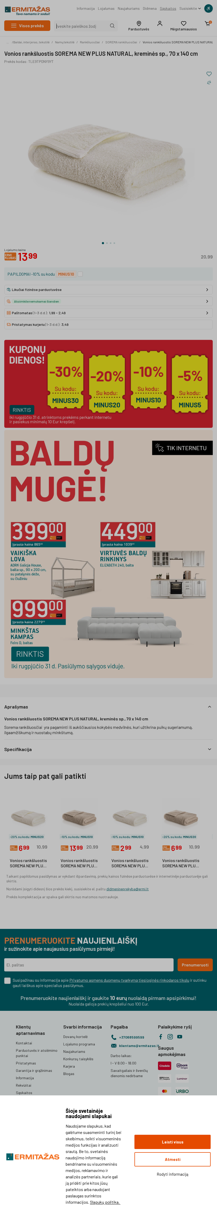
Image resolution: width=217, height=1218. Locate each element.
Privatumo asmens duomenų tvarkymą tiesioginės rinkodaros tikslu (129, 980)
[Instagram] (170, 1036)
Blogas (68, 1073)
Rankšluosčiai (90, 42)
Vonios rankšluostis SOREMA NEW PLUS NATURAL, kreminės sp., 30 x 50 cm (130, 863)
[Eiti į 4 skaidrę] (114, 243)
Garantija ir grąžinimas (34, 1070)
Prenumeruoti (195, 964)
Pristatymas (26, 1063)
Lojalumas (106, 8)
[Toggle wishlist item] (209, 74)
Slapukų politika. (105, 1202)
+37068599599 (131, 1037)
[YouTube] (179, 1036)
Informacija (86, 8)
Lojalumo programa (79, 1044)
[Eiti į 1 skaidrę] (103, 243)
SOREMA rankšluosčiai (121, 42)
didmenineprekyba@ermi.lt (127, 889)
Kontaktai (24, 1043)
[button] (138, 25)
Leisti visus (172, 1142)
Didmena (150, 8)
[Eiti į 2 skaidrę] (107, 243)
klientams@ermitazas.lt (136, 1045)
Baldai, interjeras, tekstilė (31, 42)
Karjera (69, 1066)
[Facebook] (160, 1036)
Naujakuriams (129, 8)
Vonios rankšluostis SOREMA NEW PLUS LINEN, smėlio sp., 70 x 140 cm (79, 863)
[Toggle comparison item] (209, 82)
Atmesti (172, 1159)
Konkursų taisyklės (78, 1059)
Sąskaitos (168, 8)
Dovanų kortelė (75, 1036)
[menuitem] (86, 8)
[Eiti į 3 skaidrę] (110, 243)
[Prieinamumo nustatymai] (208, 8)
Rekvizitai (23, 1085)
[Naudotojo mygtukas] (160, 23)
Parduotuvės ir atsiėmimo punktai (36, 1053)
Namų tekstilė (64, 42)
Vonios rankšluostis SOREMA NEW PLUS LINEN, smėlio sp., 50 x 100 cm (180, 863)
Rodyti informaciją (172, 1174)
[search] (112, 26)
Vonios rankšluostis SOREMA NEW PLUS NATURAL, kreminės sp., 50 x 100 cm (28, 863)
